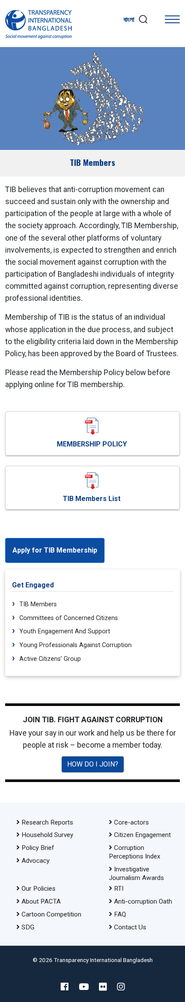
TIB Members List (91, 499)
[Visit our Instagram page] (121, 987)
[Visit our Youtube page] (84, 987)
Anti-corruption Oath (143, 901)
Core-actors (131, 822)
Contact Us (130, 927)
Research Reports (47, 822)
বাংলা (128, 19)
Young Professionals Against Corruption (75, 645)
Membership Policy (92, 444)
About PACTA (41, 901)
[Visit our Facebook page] (65, 987)
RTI (118, 888)
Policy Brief (38, 848)
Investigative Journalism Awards (136, 873)
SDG (28, 927)
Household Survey (47, 835)
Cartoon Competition (51, 914)
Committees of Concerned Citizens (68, 618)
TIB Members (37, 604)
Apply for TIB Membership (54, 550)
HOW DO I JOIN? (92, 764)
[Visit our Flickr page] (103, 987)
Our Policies (39, 888)
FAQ (120, 914)
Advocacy (35, 861)
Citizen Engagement (142, 835)
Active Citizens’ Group (49, 659)
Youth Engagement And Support (64, 631)
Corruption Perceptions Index (134, 852)
